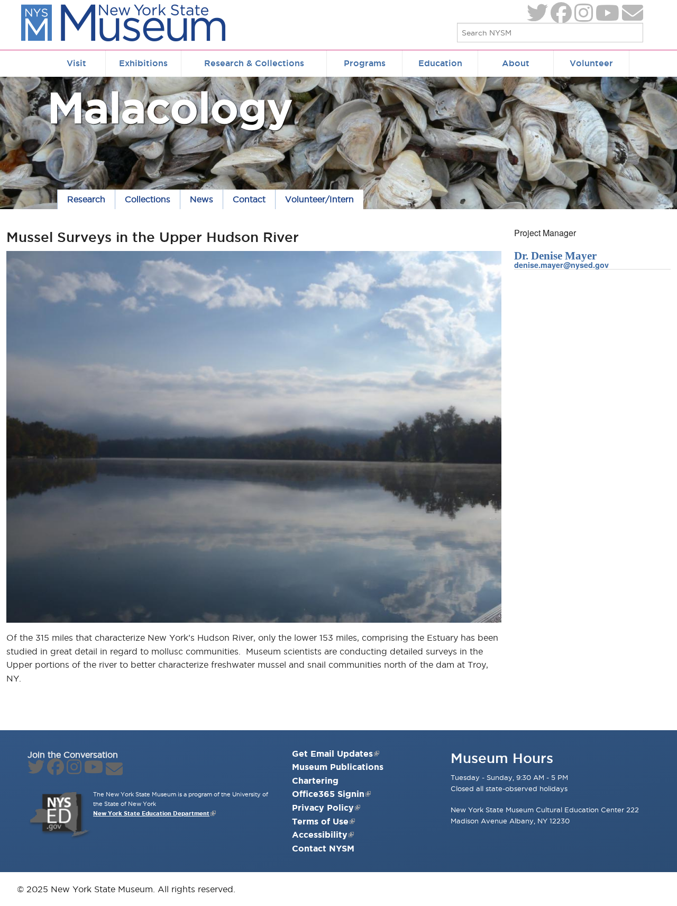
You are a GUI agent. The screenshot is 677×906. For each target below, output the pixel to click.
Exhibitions (143, 63)
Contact (249, 199)
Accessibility (319, 834)
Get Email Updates (332, 753)
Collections (147, 199)
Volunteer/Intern (319, 199)
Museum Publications (337, 767)
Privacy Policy (323, 807)
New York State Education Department (151, 813)
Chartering (315, 780)
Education (440, 63)
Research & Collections (254, 63)
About (515, 63)
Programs (365, 63)
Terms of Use (320, 821)
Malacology (170, 107)
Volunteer (591, 63)
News (201, 199)
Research (86, 199)
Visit (76, 63)
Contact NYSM (323, 848)
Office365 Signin (328, 794)
